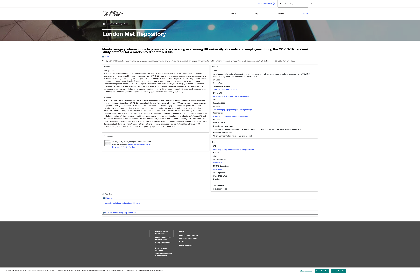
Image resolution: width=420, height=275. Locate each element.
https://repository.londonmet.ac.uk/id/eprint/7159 (233, 149)
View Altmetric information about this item (122, 203)
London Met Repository (119, 24)
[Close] (416, 271)
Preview (132, 147)
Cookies (182, 242)
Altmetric (109, 198)
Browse (281, 14)
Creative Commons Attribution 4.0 (139, 144)
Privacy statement (185, 245)
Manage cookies (306, 271)
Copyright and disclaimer (188, 235)
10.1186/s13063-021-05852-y (225, 90)
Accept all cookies (338, 271)
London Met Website (264, 3)
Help (257, 14)
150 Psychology (245, 109)
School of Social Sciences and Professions (230, 116)
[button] (103, 194)
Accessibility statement (188, 238)
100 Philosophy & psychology (225, 109)
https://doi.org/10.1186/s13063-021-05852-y (231, 96)
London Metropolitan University (104, 24)
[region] (210, 271)
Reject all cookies (322, 271)
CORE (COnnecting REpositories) (120, 212)
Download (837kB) (119, 147)
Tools (106, 56)
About (233, 14)
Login (305, 14)
